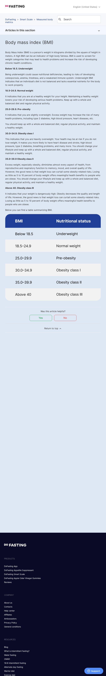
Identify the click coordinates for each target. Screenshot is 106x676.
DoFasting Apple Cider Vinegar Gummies (22, 578)
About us (8, 603)
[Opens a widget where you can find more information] (93, 671)
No (65, 317)
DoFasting (10, 19)
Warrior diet (9, 671)
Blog (6, 647)
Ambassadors (10, 618)
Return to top (51, 328)
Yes (41, 317)
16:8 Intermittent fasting (15, 663)
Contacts (8, 607)
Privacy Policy (10, 622)
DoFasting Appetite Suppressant (19, 570)
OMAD (7, 659)
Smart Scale (26, 19)
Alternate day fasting (13, 667)
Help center (9, 611)
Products (9, 558)
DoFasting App (11, 566)
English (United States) (85, 7)
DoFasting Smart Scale (14, 574)
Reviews (8, 582)
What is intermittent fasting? (16, 651)
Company (9, 595)
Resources (10, 639)
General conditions (12, 626)
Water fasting (10, 655)
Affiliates (8, 614)
